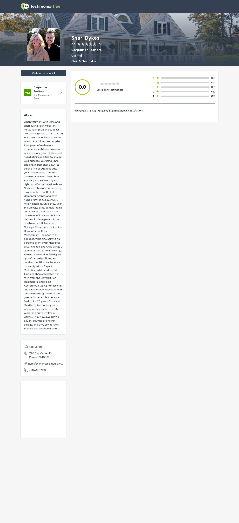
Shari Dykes (85, 38)
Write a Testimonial (43, 73)
